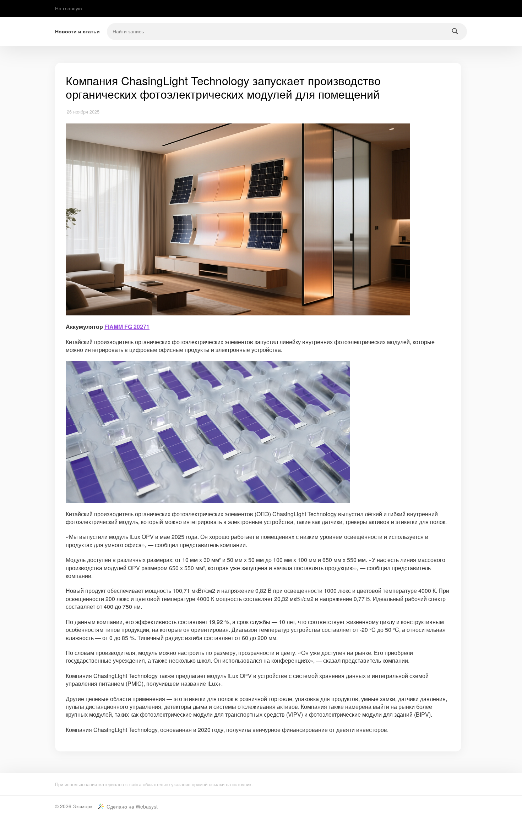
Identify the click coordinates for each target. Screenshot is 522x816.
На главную (68, 8)
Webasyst (147, 806)
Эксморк (82, 806)
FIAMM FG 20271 (126, 326)
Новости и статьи (77, 31)
